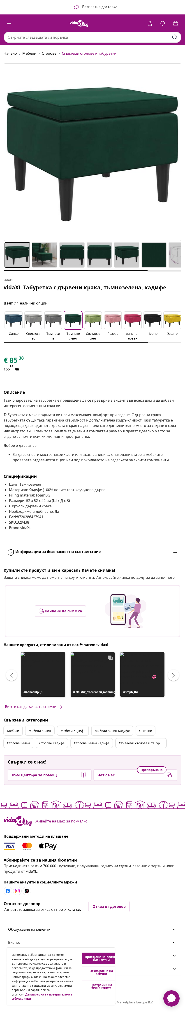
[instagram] (17, 891)
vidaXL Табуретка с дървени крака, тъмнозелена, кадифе (85, 287)
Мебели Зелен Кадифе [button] (112, 731)
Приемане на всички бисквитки (101, 958)
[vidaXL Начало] (78, 23)
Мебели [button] (13, 731)
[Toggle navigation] (9, 23)
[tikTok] (27, 891)
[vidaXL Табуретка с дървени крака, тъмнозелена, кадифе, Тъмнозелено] (92, 152)
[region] (61, 976)
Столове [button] (145, 731)
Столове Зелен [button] (18, 743)
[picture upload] (125, 611)
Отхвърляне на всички (101, 972)
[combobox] (92, 37)
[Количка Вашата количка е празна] (175, 23)
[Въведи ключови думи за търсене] (174, 37)
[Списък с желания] (162, 23)
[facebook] (8, 891)
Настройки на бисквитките (101, 986)
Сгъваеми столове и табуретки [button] (142, 743)
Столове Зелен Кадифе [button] (91, 743)
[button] (95, 7)
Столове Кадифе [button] (52, 743)
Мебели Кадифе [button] (72, 731)
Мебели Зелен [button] (40, 731)
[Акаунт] (150, 23)
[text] (14, 361)
